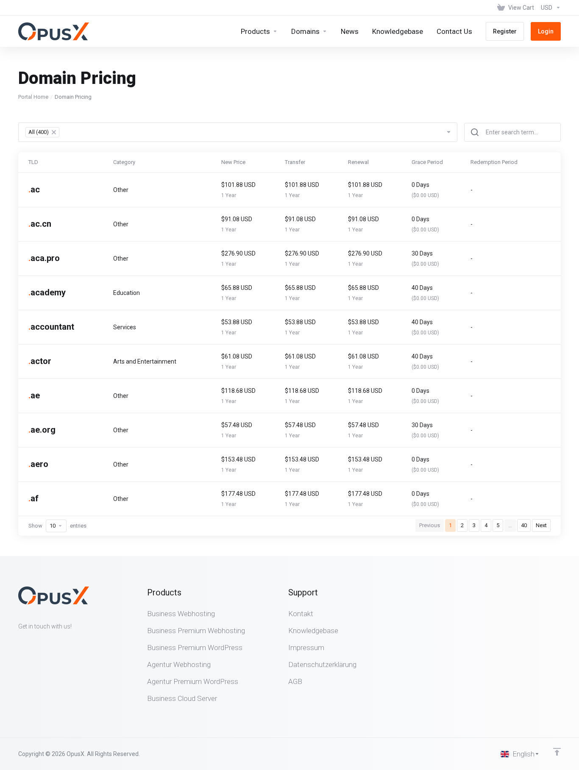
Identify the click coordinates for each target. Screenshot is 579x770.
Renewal (358, 162)
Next (541, 525)
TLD (33, 162)
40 (524, 525)
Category (124, 162)
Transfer (295, 162)
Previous (429, 525)
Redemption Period (494, 162)
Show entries (57, 526)
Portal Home (33, 97)
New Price (233, 162)
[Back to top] (557, 752)
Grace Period (427, 162)
